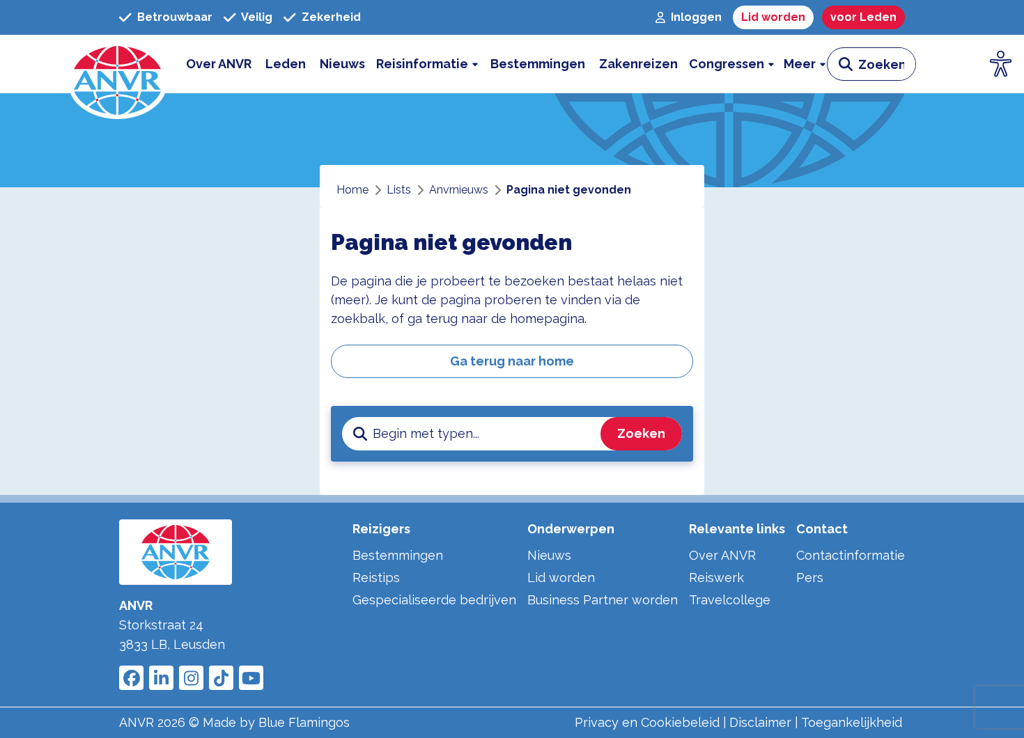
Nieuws (549, 555)
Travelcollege (729, 599)
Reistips (376, 577)
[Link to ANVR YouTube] (251, 678)
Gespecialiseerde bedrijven (434, 599)
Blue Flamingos (304, 722)
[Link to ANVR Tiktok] (221, 678)
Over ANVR (722, 555)
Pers (809, 577)
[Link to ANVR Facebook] (131, 678)
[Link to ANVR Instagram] (191, 678)
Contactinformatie (850, 555)
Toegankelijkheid (851, 722)
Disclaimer (760, 722)
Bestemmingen (397, 555)
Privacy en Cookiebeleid (647, 722)
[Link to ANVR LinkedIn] (161, 678)
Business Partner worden (602, 599)
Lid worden (561, 577)
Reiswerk (716, 577)
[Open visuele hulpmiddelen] (1001, 64)
